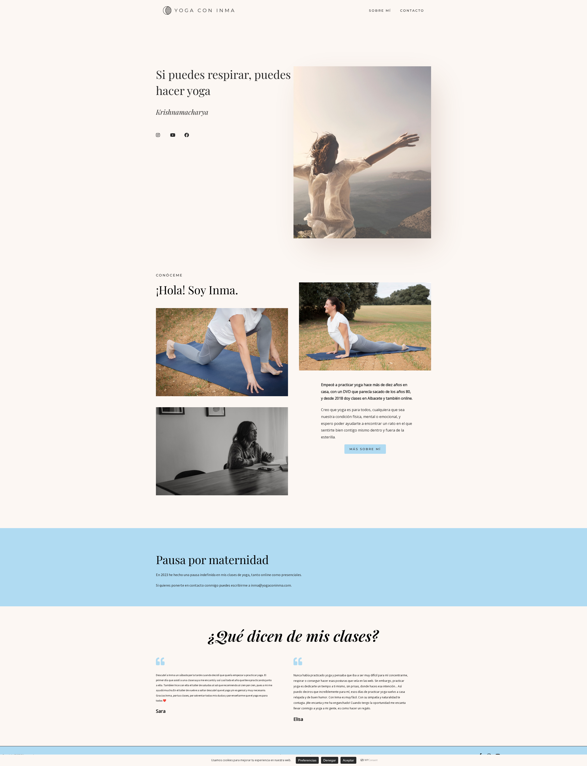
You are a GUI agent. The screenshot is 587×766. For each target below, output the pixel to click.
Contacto (412, 10)
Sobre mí (380, 10)
